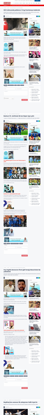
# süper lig (21, 243)
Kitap (29, 3)
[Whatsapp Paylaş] (39, 16)
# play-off (8, 243)
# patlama (22, 85)
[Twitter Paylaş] (38, 16)
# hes (15, 85)
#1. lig (5, 243)
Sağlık (36, 3)
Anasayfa (5, 267)
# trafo (18, 85)
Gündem (24, 3)
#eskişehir (5, 85)
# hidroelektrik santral (10, 85)
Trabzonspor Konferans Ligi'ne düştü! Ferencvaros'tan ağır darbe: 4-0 (20, 5)
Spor (31, 3)
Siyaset (27, 3)
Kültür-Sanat (17, 3)
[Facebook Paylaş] (36, 16)
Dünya (34, 3)
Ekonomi (20, 3)
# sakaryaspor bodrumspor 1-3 (14, 243)
